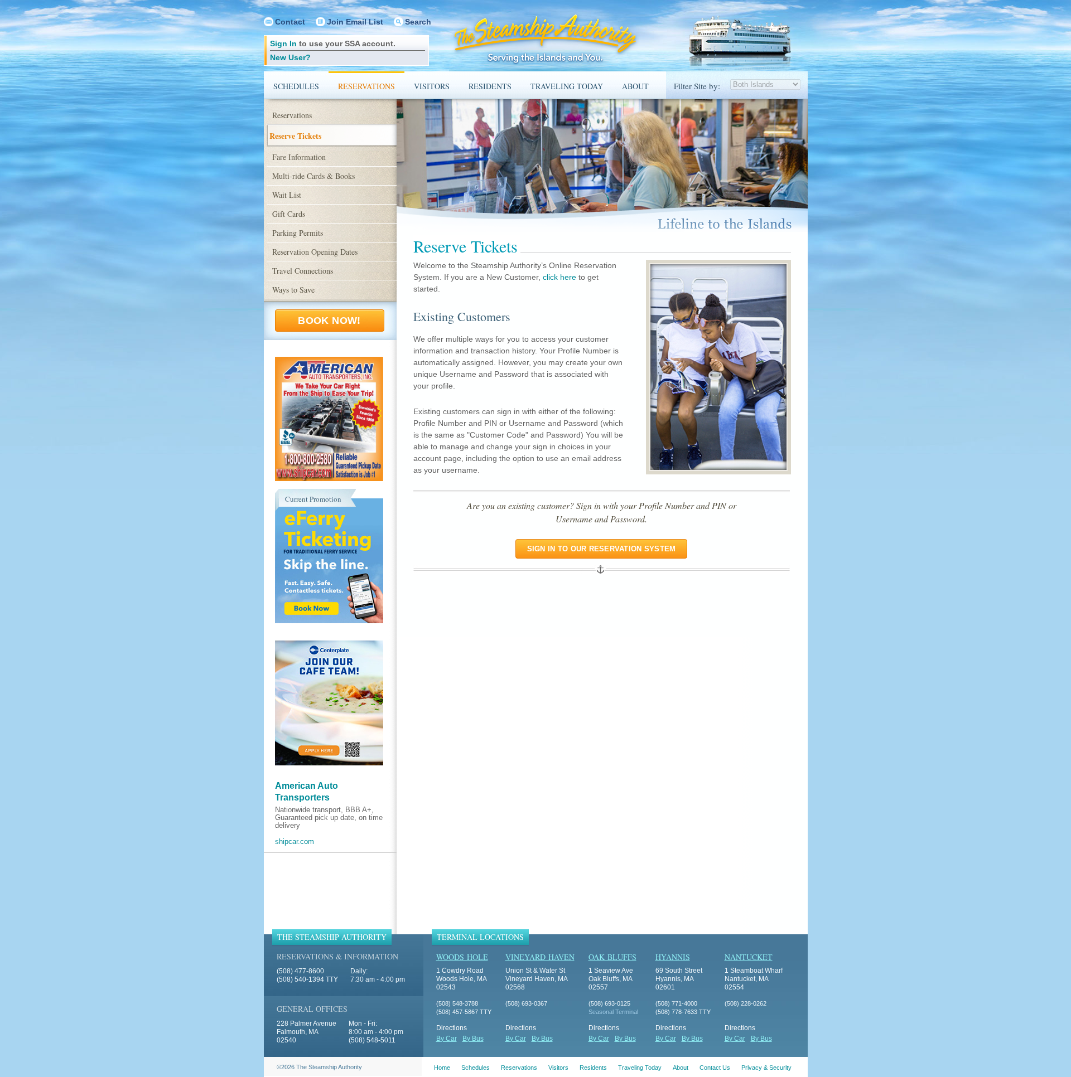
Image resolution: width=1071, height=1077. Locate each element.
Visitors (432, 86)
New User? (290, 57)
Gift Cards (288, 213)
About (635, 86)
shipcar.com (294, 842)
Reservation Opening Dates (315, 251)
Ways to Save (293, 289)
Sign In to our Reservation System (601, 549)
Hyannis (672, 957)
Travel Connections (302, 270)
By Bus (473, 1038)
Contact (290, 21)
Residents (490, 86)
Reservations (366, 86)
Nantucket (749, 957)
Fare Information (299, 157)
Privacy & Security (766, 1067)
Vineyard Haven (540, 957)
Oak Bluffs (612, 957)
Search (418, 21)
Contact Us (714, 1067)
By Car (446, 1038)
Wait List (286, 195)
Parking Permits (297, 232)
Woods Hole (462, 957)
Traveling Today (566, 86)
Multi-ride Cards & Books (313, 176)
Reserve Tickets (295, 136)
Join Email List (355, 21)
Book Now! (329, 320)
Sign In (283, 43)
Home (442, 1067)
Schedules (296, 86)
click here (559, 277)
